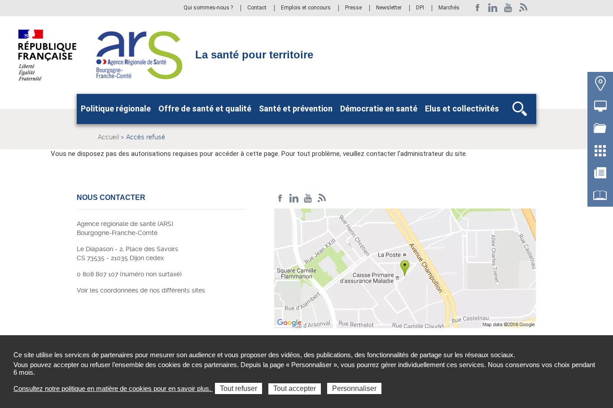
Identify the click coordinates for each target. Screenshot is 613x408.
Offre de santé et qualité (204, 108)
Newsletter (389, 8)
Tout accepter (294, 388)
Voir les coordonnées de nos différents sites (141, 290)
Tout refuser (238, 388)
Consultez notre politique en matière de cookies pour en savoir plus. (113, 388)
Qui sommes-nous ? (208, 8)
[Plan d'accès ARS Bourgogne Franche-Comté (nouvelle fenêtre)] (405, 270)
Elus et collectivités (462, 108)
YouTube (508, 8)
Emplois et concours (306, 8)
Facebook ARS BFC (478, 8)
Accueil (108, 136)
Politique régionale (116, 108)
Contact (257, 8)
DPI (420, 8)
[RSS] (523, 8)
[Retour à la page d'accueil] (139, 54)
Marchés (449, 8)
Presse (353, 8)
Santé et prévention (296, 108)
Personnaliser (354, 388)
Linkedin (493, 8)
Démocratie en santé (378, 108)
